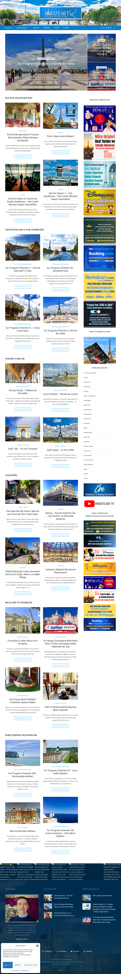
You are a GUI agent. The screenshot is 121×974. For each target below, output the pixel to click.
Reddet (18, 965)
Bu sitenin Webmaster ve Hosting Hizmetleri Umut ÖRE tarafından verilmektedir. (60, 962)
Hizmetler (36, 28)
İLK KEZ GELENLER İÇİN (18, 98)
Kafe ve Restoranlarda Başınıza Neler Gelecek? (60, 708)
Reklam (56, 28)
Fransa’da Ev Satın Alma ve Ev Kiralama (23, 642)
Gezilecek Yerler (88, 432)
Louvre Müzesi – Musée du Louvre (60, 393)
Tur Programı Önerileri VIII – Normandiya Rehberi (22, 775)
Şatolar (86, 474)
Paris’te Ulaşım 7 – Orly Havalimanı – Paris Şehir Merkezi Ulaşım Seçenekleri (60, 196)
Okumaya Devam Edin (22, 156)
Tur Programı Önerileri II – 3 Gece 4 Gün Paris (22, 329)
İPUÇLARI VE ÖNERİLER (18, 602)
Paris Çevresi (87, 451)
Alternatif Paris (88, 409)
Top (61, 970)
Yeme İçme (87, 382)
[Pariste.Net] (60, 13)
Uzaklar (86, 478)
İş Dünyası (86, 441)
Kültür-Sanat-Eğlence (89, 396)
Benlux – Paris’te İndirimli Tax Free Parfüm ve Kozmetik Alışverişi (101, 49)
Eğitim (85, 428)
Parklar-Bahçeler (88, 464)
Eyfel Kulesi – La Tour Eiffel (60, 449)
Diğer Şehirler (22, 827)
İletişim (66, 28)
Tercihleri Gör (30, 965)
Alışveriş (102, 40)
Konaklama (23, 131)
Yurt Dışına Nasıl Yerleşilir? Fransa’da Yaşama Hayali (22, 701)
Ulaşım (60, 132)
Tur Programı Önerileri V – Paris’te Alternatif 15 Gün (22, 269)
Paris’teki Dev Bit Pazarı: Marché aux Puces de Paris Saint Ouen (22, 513)
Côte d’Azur (87, 423)
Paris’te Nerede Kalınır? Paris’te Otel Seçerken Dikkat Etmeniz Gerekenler (23, 137)
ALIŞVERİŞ (11, 475)
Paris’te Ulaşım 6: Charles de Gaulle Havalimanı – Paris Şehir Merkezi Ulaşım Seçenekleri (23, 201)
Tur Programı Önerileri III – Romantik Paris (60, 269)
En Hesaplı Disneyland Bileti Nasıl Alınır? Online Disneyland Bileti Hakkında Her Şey (101, 77)
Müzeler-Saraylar (22, 386)
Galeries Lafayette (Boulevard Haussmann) (60, 571)
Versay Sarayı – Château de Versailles (23, 392)
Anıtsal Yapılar (22, 445)
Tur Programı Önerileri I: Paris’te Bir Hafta (46, 64)
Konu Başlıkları (21, 28)
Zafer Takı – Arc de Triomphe (22, 448)
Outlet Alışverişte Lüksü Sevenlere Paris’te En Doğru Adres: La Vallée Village (22, 574)
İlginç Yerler (22, 507)
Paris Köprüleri (88, 455)
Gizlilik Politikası (24, 970)
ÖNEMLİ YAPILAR (15, 358)
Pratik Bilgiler (22, 637)
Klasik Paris (87, 405)
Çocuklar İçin (101, 67)
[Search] (114, 28)
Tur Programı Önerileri (46, 58)
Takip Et (61, 872)
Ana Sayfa (8, 28)
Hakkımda (47, 28)
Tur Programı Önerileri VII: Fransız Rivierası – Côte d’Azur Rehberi (60, 833)
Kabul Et (8, 965)
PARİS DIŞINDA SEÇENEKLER (21, 735)
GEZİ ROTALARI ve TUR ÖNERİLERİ (24, 230)
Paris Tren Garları (88, 460)
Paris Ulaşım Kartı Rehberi (60, 136)
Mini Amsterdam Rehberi (23, 831)
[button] (37, 946)
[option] (60, 62)
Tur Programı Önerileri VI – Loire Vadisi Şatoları (60, 772)
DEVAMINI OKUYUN (22, 939)
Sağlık (85, 469)
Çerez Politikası (15, 970)
